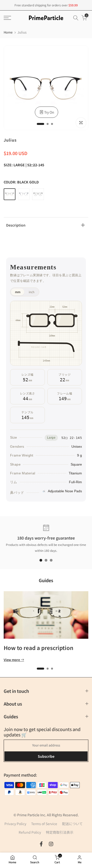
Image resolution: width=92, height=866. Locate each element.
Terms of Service (44, 823)
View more (12, 660)
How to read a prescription (38, 647)
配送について (72, 823)
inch (31, 292)
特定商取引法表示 (59, 832)
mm (17, 292)
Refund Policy (30, 832)
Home (8, 32)
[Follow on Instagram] (51, 844)
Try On (49, 112)
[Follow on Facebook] (41, 844)
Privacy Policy (15, 823)
